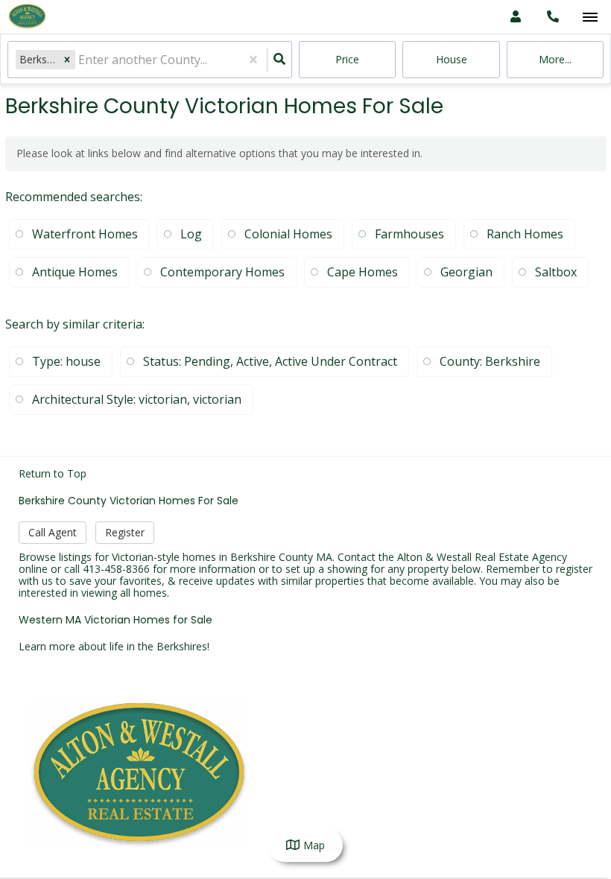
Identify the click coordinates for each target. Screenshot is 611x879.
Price (347, 59)
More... (555, 59)
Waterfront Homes (85, 234)
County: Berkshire (490, 361)
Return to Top (52, 474)
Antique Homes (75, 272)
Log (191, 234)
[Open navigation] (590, 17)
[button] (67, 59)
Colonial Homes (288, 234)
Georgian (466, 272)
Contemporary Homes (222, 272)
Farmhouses (409, 234)
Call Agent (52, 532)
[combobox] (79, 60)
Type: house (66, 361)
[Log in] (515, 17)
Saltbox (556, 272)
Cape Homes (362, 272)
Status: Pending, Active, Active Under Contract (270, 361)
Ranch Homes (525, 234)
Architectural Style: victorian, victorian (136, 399)
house (451, 59)
